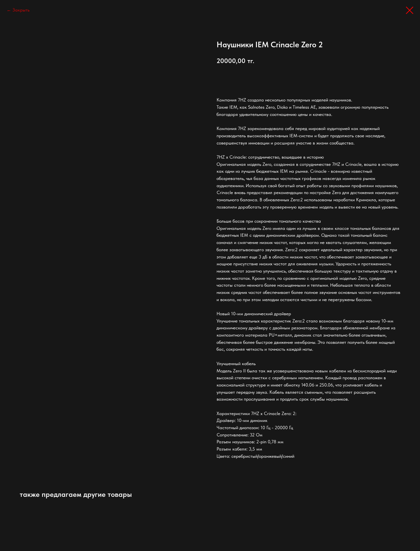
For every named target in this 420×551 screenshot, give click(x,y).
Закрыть (21, 9)
